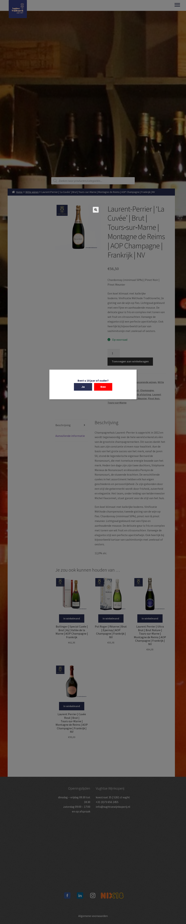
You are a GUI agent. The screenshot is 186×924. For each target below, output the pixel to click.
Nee (103, 386)
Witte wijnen (32, 192)
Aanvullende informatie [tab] (70, 436)
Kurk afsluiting (142, 394)
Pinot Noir (153, 398)
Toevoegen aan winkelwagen (130, 361)
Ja (83, 386)
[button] (96, 210)
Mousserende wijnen (145, 382)
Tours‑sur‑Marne (117, 402)
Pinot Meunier (139, 398)
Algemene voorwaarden (93, 916)
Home (19, 192)
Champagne (147, 390)
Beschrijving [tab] (63, 425)
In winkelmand (71, 618)
